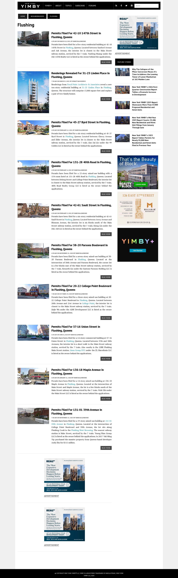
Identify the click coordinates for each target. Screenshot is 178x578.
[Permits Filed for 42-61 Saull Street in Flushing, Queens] (33, 216)
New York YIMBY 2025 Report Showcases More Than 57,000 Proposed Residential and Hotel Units (145, 106)
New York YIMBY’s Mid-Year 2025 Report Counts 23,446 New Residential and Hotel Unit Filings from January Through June (144, 122)
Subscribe (80, 5)
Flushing (69, 47)
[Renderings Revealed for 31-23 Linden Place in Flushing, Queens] (33, 111)
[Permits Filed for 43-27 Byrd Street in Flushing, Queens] (33, 133)
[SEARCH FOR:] (146, 5)
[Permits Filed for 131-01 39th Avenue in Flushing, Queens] (33, 422)
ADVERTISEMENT (51, 496)
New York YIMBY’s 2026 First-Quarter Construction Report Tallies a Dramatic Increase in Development (145, 91)
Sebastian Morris (79, 81)
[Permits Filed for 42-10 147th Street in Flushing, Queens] (33, 44)
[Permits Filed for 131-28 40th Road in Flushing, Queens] (33, 172)
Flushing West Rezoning (82, 430)
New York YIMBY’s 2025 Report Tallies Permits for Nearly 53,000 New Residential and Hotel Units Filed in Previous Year (144, 140)
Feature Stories (124, 62)
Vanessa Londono (79, 41)
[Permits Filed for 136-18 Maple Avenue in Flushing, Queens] (33, 383)
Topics (68, 5)
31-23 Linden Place (91, 87)
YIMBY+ (48, 5)
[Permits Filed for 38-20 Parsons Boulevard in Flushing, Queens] (33, 256)
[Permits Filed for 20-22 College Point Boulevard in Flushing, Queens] (33, 297)
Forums (92, 5)
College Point (88, 303)
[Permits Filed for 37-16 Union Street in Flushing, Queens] (33, 339)
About (58, 5)
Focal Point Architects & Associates (83, 84)
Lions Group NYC (77, 350)
